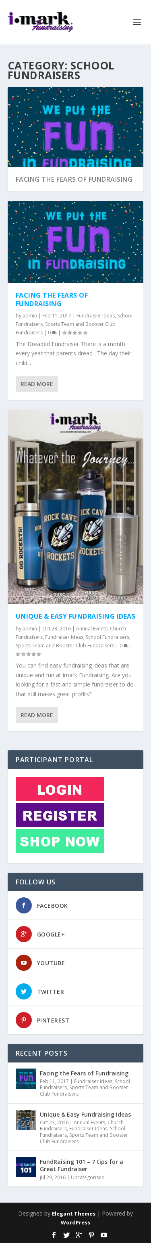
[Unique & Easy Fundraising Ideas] (76, 507)
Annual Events (92, 628)
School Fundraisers (107, 637)
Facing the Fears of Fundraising (74, 179)
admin (30, 315)
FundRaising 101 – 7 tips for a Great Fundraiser (81, 1165)
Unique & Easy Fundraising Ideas (76, 616)
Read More (37, 384)
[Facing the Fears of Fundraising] (76, 242)
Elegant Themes (73, 1213)
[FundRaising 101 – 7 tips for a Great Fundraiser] (26, 1167)
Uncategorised (88, 1177)
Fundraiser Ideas (96, 315)
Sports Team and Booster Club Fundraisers (65, 645)
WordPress (75, 1222)
